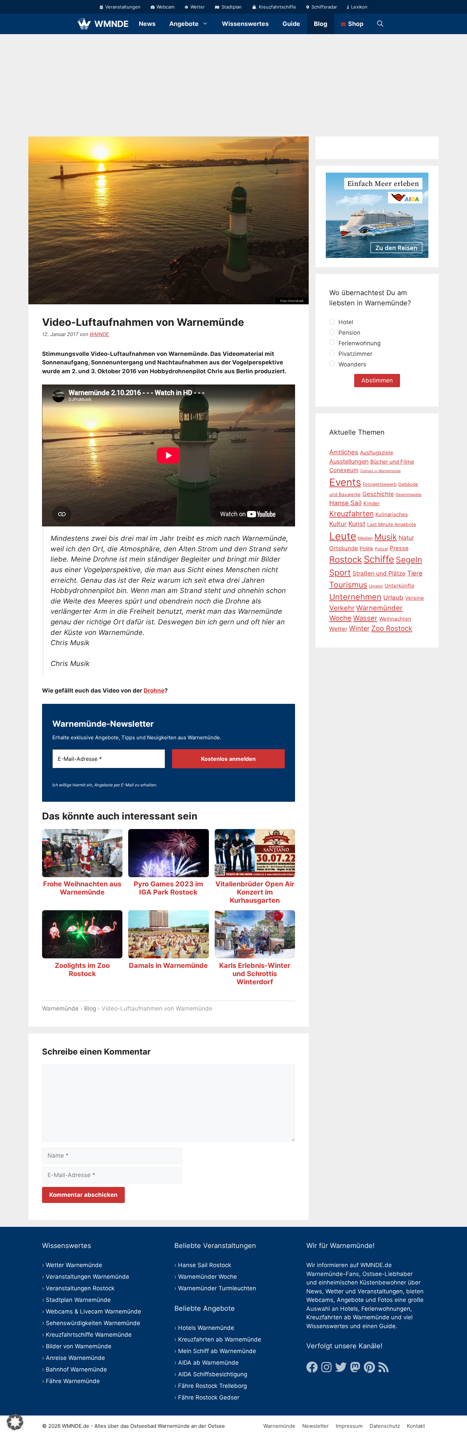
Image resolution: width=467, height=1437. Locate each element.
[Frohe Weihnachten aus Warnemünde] (82, 872)
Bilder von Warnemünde (78, 1346)
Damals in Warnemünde (168, 965)
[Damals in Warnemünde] (168, 953)
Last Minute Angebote (391, 524)
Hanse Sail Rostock (204, 1265)
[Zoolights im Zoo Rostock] (82, 953)
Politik (366, 548)
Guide (291, 23)
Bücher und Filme (392, 461)
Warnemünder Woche (207, 1276)
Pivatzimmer (354, 353)
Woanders (351, 364)
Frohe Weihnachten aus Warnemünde (82, 888)
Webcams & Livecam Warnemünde (93, 1311)
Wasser (365, 618)
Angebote (184, 23)
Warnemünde (60, 1008)
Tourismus (348, 585)
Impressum (349, 1426)
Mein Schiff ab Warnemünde (217, 1351)
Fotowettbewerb (380, 484)
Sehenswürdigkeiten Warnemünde (93, 1323)
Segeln (409, 560)
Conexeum (344, 470)
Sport (340, 573)
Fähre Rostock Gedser (208, 1397)
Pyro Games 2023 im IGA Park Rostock (168, 888)
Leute (342, 536)
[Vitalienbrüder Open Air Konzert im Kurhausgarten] (255, 872)
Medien (365, 537)
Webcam (164, 7)
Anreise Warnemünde (75, 1357)
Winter (359, 628)
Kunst (356, 523)
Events (345, 482)
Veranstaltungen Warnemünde (87, 1276)
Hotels (349, 1308)
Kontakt (416, 1426)
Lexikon (359, 7)
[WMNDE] (84, 24)
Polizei (381, 548)
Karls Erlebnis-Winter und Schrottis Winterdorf (254, 973)
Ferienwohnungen (385, 1308)
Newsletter (315, 1426)
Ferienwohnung (359, 343)
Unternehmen (355, 596)
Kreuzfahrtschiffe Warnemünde (89, 1334)
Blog (320, 23)
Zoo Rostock (391, 628)
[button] (15, 1422)
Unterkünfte (399, 585)
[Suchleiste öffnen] (380, 24)
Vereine (414, 597)
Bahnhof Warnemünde (76, 1369)
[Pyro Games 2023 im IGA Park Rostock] (168, 872)
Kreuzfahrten (351, 513)
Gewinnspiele (409, 494)
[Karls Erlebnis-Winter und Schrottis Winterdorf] (255, 953)
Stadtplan (231, 7)
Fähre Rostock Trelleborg (212, 1385)
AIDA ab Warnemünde (208, 1362)
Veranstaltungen (122, 7)
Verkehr (342, 608)
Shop (355, 23)
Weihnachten (395, 618)
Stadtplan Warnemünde (78, 1299)
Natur (406, 537)
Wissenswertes (245, 23)
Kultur (338, 523)
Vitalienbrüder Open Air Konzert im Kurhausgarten (254, 892)
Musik (385, 536)
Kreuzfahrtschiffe (276, 7)
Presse (399, 547)
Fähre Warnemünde (73, 1381)
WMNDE (111, 24)
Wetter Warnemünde (74, 1265)
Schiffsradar (323, 7)
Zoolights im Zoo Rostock (82, 969)
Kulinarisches (391, 514)
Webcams (319, 1299)
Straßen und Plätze (378, 573)
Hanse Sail (345, 503)
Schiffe (379, 559)
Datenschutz (385, 1426)
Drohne (154, 690)
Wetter (197, 7)
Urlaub (393, 597)
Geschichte (378, 494)
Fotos (385, 1299)
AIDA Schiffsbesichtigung (212, 1374)
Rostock (345, 559)
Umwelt (376, 586)
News (147, 23)
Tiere (415, 573)
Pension (348, 332)
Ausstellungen (349, 461)
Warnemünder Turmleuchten (217, 1288)
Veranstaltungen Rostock (80, 1288)
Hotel (345, 322)
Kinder (371, 503)
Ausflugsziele (376, 452)
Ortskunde (343, 548)
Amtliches (343, 452)
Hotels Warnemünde (206, 1327)
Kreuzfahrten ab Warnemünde (219, 1339)
